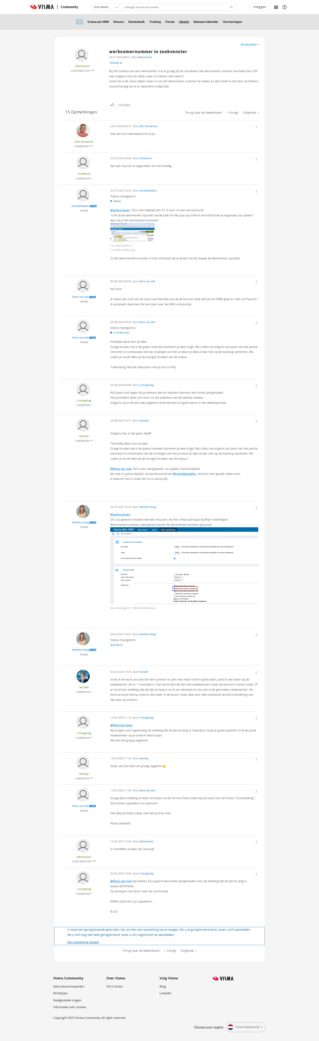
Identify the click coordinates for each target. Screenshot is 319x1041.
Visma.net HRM (98, 21)
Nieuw (117, 201)
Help (284, 7)
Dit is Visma (114, 986)
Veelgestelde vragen (67, 1000)
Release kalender (205, 21)
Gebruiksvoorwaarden (68, 986)
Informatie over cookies (69, 1007)
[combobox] (178, 7)
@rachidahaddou (184, 474)
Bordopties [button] (248, 44)
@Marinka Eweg (121, 725)
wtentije (144, 420)
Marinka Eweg (147, 507)
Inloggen (259, 7)
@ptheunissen (120, 210)
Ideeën (184, 21)
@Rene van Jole (120, 469)
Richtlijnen (60, 993)
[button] (112, 104)
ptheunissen (145, 57)
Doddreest (145, 158)
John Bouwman (148, 126)
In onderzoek (121, 332)
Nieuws (118, 21)
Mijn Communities (276, 7)
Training (155, 21)
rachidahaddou (148, 190)
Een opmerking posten (83, 942)
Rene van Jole (147, 281)
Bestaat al (116, 62)
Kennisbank (136, 21)
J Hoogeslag (146, 385)
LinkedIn (165, 993)
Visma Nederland (247, 1027)
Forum (170, 21)
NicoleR (143, 672)
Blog (163, 986)
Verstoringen (232, 21)
